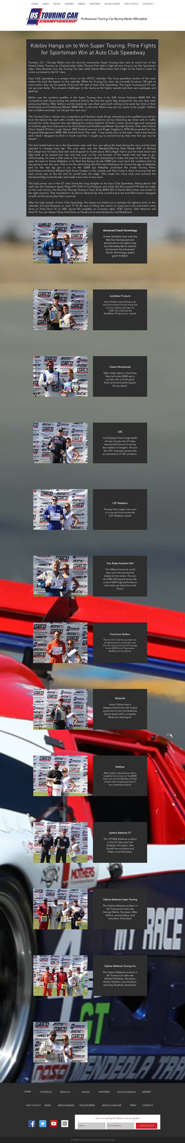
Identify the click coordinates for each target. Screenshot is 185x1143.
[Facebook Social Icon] (31, 1123)
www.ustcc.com (127, 205)
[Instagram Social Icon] (64, 1123)
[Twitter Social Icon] (42, 1123)
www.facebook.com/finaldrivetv (114, 212)
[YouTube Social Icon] (53, 1123)
